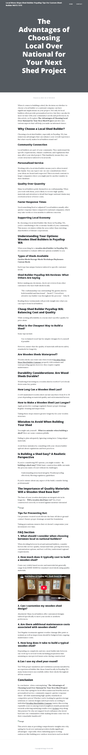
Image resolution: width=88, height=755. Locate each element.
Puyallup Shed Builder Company (39, 703)
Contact (79, 4)
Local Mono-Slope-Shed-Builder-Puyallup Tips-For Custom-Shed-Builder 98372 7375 (34, 4)
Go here (55, 708)
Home (71, 4)
